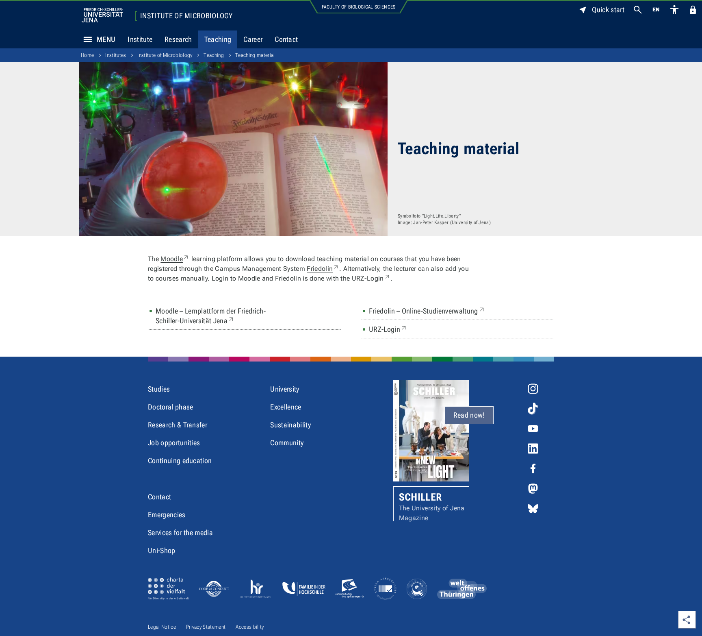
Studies (159, 389)
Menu (106, 39)
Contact (286, 39)
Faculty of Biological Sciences (359, 7)
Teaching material (255, 55)
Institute (140, 39)
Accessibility (250, 627)
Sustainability (290, 424)
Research (178, 39)
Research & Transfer (177, 424)
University (284, 389)
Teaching (218, 39)
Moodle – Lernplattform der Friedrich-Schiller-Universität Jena (213, 316)
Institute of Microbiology (186, 16)
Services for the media (180, 532)
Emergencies (167, 514)
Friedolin (323, 268)
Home (87, 55)
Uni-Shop (162, 550)
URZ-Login (371, 278)
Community (286, 442)
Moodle (174, 259)
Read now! (469, 415)
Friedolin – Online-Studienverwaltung (427, 310)
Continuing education (180, 460)
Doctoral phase (170, 407)
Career (252, 39)
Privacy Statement (205, 627)
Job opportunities (174, 442)
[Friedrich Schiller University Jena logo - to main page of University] (102, 15)
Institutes (115, 55)
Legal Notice (162, 627)
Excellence (285, 407)
